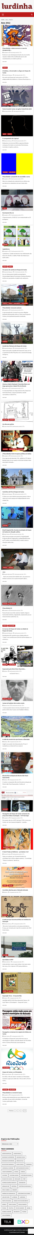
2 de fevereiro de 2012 (16, 705)
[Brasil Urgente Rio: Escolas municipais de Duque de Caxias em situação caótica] (17, 517)
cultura (4, 1175)
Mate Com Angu (6, 1200)
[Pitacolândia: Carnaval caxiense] (17, 295)
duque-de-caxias (7, 1179)
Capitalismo (6, 249)
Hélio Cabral (6, 1189)
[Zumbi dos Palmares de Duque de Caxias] (17, 333)
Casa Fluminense (7, 1171)
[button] (3, 14)
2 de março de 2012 (18, 75)
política (11, 1208)
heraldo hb (6, 52)
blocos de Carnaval (8, 1164)
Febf (24, 1179)
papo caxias (12, 1204)
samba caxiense (6, 1211)
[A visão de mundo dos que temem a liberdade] (17, 726)
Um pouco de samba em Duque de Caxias (14, 270)
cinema (23, 1171)
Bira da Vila (20, 1160)
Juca (3, 572)
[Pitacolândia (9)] (17, 595)
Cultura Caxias (14, 1175)
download (5, 847)
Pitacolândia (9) (7, 608)
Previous (11, 1111)
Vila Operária (6, 1215)
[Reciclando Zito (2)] (17, 200)
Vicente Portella (7, 854)
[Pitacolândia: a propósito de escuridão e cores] (17, 163)
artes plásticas (6, 1153)
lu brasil (14, 1197)
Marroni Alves (7, 705)
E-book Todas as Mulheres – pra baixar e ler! (15, 852)
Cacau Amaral (7, 426)
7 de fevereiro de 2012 (19, 574)
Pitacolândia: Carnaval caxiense (11, 308)
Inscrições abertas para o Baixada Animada (15, 890)
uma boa (10, 104)
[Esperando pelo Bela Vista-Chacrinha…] (17, 656)
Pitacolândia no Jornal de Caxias (12, 1093)
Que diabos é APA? (7, 960)
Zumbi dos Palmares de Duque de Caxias (14, 346)
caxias (16, 1171)
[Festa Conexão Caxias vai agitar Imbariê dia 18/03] (17, 96)
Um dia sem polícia (8, 424)
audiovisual (17, 1153)
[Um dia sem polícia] (17, 411)
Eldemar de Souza (8, 141)
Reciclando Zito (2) (8, 213)
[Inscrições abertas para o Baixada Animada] (17, 877)
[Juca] (17, 559)
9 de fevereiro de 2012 (15, 456)
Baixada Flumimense (8, 1160)
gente (4, 134)
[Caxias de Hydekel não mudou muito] (17, 690)
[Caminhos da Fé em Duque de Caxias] (17, 479)
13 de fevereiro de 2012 (16, 388)
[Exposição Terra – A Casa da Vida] (17, 983)
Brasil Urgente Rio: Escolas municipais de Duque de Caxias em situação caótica (16, 531)
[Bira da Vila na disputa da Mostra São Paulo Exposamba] (17, 762)
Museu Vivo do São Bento (21, 1200)
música (10, 266)
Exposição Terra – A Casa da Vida (12, 996)
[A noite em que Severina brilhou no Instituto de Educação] (17, 906)
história (5, 67)
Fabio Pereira (7, 534)
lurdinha (22, 1197)
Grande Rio (22, 1182)
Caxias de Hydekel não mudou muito (13, 703)
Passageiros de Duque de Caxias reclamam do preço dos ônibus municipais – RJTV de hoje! (16, 815)
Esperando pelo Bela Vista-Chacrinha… (14, 669)
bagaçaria (5, 44)
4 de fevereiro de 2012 (15, 610)
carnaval (29, 1164)
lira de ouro (6, 1197)
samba (29, 1208)
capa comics (20, 1164)
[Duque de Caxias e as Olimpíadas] (17, 1059)
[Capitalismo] (17, 236)
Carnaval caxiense (7, 1168)
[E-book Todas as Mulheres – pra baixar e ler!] (17, 839)
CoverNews (12, 1232)
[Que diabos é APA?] (17, 946)
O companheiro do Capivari (10, 138)
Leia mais (4, 61)
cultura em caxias (26, 1175)
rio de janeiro (20, 1208)
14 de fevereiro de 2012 (16, 310)
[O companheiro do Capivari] (17, 125)
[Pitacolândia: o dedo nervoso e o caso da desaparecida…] (17, 35)
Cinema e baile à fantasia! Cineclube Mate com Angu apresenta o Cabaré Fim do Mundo (16, 385)
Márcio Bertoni (7, 962)
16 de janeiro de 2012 (17, 854)
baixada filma (21, 1157)
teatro (24, 1211)
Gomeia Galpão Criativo (9, 1182)
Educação (18, 1179)
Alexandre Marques (8, 75)
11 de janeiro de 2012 (18, 924)
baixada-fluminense (8, 1157)
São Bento (17, 1211)
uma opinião (24, 303)
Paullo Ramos (22, 1204)
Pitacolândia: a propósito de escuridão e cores (16, 177)
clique (4, 208)
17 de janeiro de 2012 (15, 818)
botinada (5, 172)
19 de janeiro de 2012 (14, 780)
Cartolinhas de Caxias (22, 1168)
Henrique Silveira (7, 111)
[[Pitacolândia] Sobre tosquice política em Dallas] (17, 440)
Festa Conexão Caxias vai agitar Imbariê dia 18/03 (17, 109)
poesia (4, 1208)
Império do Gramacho (8, 1193)
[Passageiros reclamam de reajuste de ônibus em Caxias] (17, 1019)
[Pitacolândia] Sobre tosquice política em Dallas (16, 454)
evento (4, 104)
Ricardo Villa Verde (8, 574)
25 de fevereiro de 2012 (19, 141)
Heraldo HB (5, 1186)
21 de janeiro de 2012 (14, 742)
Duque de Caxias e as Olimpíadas (12, 1072)
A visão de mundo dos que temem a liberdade (16, 739)
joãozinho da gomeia (24, 1193)
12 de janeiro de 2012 (14, 892)
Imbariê (14, 1189)
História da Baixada (25, 1186)
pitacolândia (12, 44)
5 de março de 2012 (15, 52)
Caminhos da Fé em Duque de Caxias (13, 492)
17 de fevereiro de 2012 (16, 215)
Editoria (5, 671)
